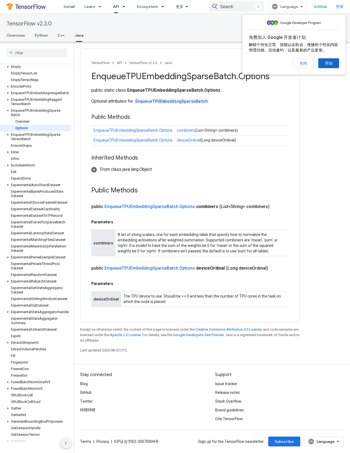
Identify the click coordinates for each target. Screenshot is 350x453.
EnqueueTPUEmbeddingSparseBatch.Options (133, 130)
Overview (16, 35)
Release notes (227, 392)
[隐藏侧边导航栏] (65, 443)
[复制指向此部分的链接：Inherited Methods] (143, 158)
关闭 (303, 63)
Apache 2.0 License (125, 335)
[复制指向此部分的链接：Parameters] (118, 222)
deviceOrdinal (188, 140)
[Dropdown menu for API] (125, 6)
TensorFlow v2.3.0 (29, 23)
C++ (61, 35)
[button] (35, 67)
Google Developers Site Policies (198, 335)
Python (41, 35)
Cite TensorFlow (229, 419)
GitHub (320, 6)
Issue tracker (226, 384)
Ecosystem (147, 6)
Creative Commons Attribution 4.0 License (228, 329)
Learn (89, 6)
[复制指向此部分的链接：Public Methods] (135, 117)
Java (79, 35)
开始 (328, 63)
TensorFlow (100, 63)
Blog (84, 384)
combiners (186, 130)
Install (69, 6)
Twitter (86, 401)
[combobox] (236, 6)
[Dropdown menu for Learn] (101, 6)
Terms (85, 441)
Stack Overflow (228, 401)
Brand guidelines (229, 410)
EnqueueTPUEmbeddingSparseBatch (171, 101)
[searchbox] (37, 52)
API (116, 6)
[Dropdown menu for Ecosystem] (164, 6)
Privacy (103, 441)
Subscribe (284, 441)
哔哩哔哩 (87, 410)
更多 (179, 6)
